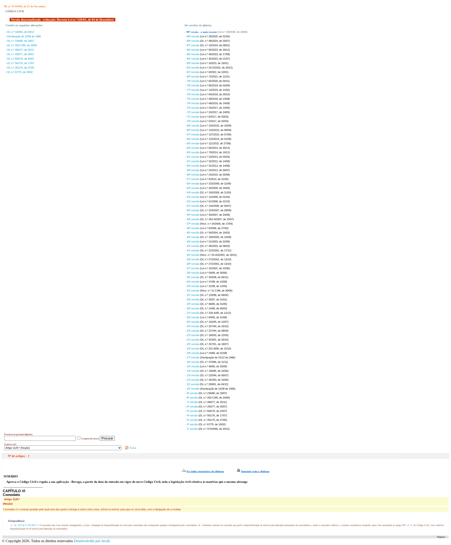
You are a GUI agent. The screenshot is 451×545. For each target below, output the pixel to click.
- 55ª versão (192, 188)
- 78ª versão (192, 85)
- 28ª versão (192, 308)
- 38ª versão (192, 263)
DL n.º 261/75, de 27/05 (20, 67)
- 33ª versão (192, 286)
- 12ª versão (192, 379)
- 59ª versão (192, 170)
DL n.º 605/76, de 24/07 (20, 58)
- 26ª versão (192, 317)
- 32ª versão (192, 290)
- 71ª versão (192, 116)
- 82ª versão (192, 67)
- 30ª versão (192, 299)
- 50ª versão (192, 210)
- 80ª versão (192, 76)
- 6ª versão (191, 406)
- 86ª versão (192, 49)
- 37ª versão (192, 268)
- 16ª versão (192, 362)
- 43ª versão (192, 241)
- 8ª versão (191, 397)
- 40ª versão (192, 254)
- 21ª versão (192, 339)
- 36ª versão (192, 272)
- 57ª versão (192, 179)
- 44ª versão (192, 237)
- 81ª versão (192, 72)
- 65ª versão (192, 143)
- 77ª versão (192, 89)
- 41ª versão (192, 250)
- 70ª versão (192, 121)
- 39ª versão (192, 259)
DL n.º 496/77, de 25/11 (20, 49)
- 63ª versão (192, 152)
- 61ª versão (192, 161)
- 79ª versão (192, 81)
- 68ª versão (192, 130)
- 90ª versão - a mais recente (201, 32)
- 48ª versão (192, 219)
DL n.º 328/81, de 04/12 (20, 32)
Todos (132, 447)
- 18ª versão (192, 353)
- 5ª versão (191, 411)
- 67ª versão (192, 134)
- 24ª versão (192, 326)
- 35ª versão (192, 277)
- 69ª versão (192, 125)
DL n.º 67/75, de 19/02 (20, 72)
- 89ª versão (192, 36)
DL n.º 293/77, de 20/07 (20, 54)
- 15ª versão (192, 366)
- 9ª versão (191, 393)
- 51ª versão (192, 205)
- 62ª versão (192, 156)
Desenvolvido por (92, 541)
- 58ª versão (192, 174)
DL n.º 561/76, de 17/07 (20, 63)
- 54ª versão (192, 192)
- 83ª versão (192, 63)
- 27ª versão (192, 312)
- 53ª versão (192, 197)
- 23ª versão (192, 330)
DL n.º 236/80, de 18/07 (20, 40)
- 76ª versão (192, 94)
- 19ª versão (192, 348)
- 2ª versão (191, 424)
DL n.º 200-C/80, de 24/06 (22, 45)
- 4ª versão (191, 415)
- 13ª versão (192, 375)
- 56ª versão (192, 183)
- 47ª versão (192, 223)
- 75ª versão (192, 98)
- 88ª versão (192, 40)
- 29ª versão (192, 304)
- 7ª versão (191, 402)
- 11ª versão (192, 384)
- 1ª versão (191, 428)
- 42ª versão (192, 246)
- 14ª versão (192, 370)
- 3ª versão (191, 419)
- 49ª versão (192, 214)
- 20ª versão (192, 344)
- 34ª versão (192, 281)
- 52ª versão (192, 201)
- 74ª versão (192, 103)
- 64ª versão (192, 147)
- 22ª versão (192, 335)
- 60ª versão (192, 165)
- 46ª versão (192, 228)
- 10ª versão (192, 388)
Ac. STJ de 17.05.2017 (25, 525)
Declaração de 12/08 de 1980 (24, 36)
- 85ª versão (192, 54)
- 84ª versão (192, 58)
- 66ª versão (192, 139)
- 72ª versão (192, 112)
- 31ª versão (192, 295)
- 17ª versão (192, 357)
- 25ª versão (192, 321)
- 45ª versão (192, 232)
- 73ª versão (192, 107)
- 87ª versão (192, 45)
